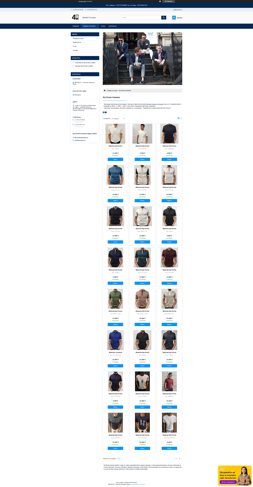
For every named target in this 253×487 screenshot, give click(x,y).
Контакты (113, 26)
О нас (103, 26)
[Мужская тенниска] (115, 340)
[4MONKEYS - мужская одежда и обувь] (75, 21)
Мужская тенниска (115, 352)
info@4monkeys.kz (80, 140)
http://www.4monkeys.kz (81, 137)
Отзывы (75, 50)
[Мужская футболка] (115, 133)
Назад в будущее (157, 104)
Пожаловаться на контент (138, 484)
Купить (115, 159)
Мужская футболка (115, 146)
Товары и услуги (88, 26)
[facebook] (103, 112)
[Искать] (163, 17)
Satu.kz (135, 482)
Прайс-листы (77, 42)
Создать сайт (82, 1)
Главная (76, 26)
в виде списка (181, 118)
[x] (106, 112)
